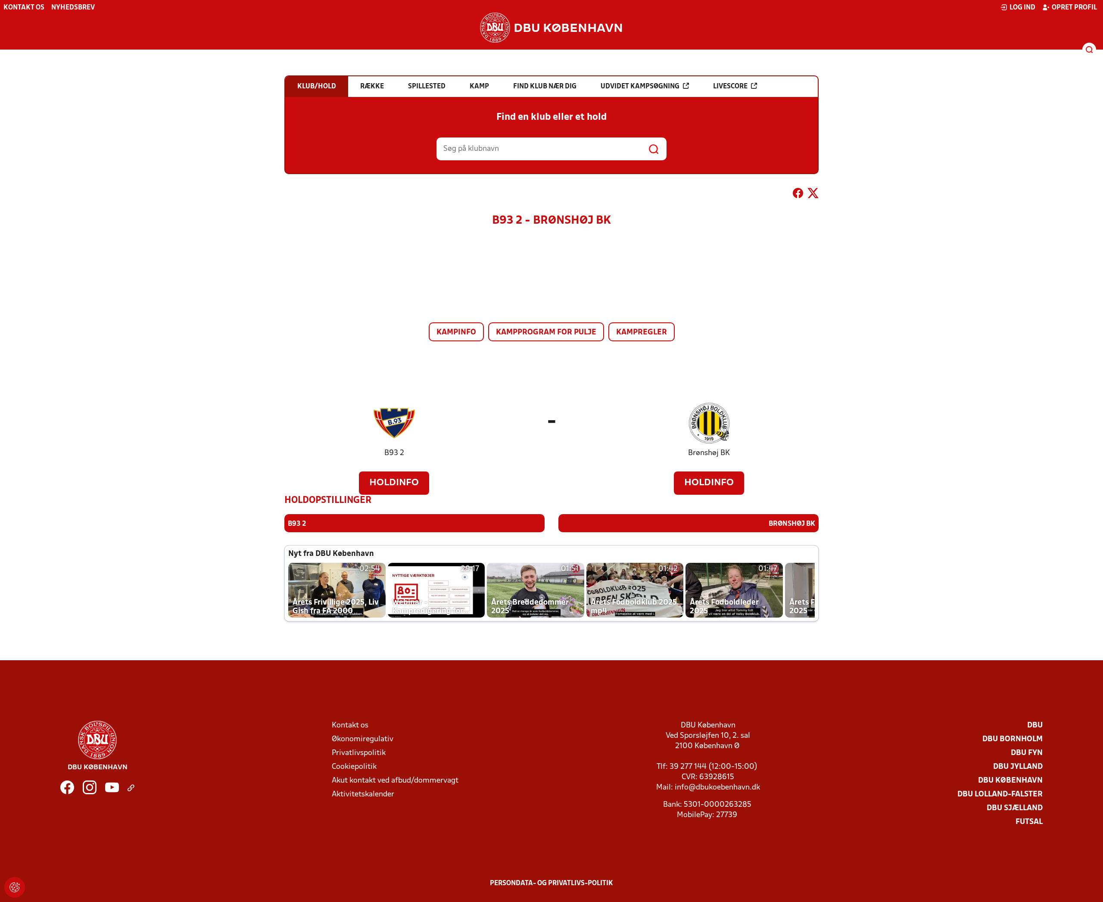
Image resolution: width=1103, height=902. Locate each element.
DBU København (1010, 780)
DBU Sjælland (1015, 808)
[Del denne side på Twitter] (813, 195)
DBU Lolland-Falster (1000, 794)
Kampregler (641, 332)
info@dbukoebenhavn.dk (717, 787)
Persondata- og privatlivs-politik (551, 883)
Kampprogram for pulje (546, 332)
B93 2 (394, 453)
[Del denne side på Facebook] (798, 195)
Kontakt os (23, 8)
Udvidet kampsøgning (640, 87)
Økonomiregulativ (362, 739)
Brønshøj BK (709, 453)
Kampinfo (456, 332)
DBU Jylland (1018, 767)
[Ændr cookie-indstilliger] (14, 887)
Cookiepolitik (354, 767)
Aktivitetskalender (363, 794)
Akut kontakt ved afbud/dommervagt (395, 780)
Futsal (1029, 822)
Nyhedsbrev (73, 8)
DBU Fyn (1027, 753)
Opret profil (1074, 8)
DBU (1035, 725)
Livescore (730, 87)
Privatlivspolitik (359, 753)
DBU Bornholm (1012, 739)
